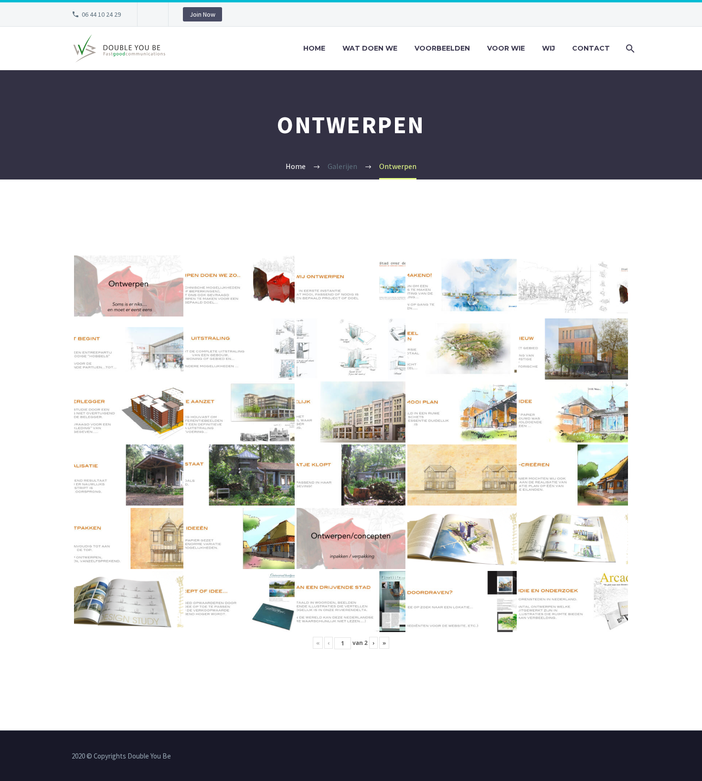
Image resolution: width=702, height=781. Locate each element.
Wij (548, 48)
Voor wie (506, 48)
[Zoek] (629, 48)
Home (314, 48)
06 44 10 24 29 (101, 14)
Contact (591, 48)
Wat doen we (369, 48)
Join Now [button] (202, 14)
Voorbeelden (442, 48)
